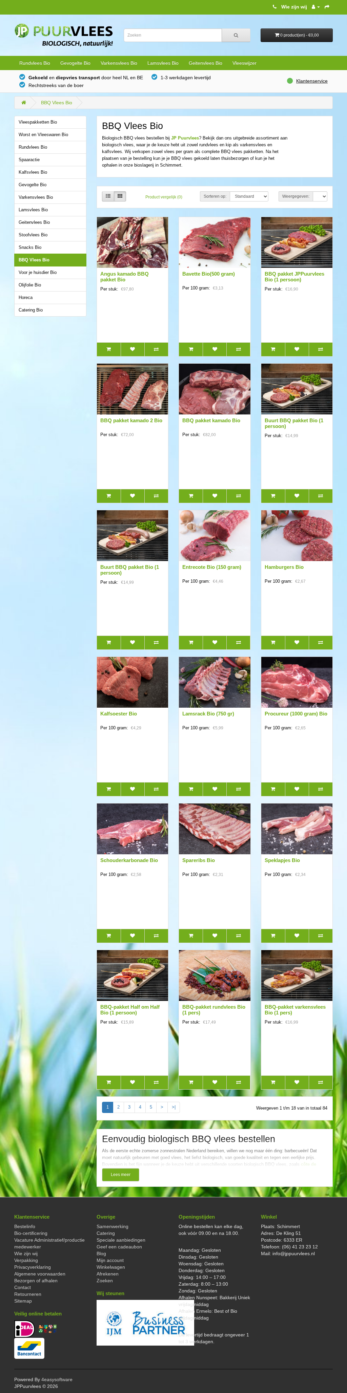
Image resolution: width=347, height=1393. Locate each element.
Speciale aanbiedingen (121, 1240)
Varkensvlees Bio (119, 63)
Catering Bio (31, 310)
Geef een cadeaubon (119, 1246)
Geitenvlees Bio (205, 63)
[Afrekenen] (327, 6)
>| (174, 1107)
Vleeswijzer (244, 63)
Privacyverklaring (32, 1267)
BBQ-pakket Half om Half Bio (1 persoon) (130, 1009)
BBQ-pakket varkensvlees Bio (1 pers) (295, 1009)
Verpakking (26, 1260)
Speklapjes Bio (282, 860)
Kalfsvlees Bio (33, 172)
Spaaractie (29, 159)
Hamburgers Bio (284, 567)
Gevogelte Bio (75, 63)
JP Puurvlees (185, 138)
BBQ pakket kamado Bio (211, 420)
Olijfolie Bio (30, 285)
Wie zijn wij (294, 6)
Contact (22, 1287)
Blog (101, 1253)
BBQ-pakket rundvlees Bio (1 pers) (213, 1009)
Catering (106, 1233)
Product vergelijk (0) (163, 197)
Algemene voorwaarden (39, 1274)
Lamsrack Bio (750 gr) (208, 713)
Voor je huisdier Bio (38, 272)
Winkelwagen (111, 1267)
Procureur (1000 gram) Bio (296, 713)
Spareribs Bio (198, 860)
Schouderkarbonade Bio (129, 860)
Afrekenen (108, 1274)
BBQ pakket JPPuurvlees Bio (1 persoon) (294, 276)
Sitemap (23, 1301)
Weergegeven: (295, 196)
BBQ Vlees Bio (56, 102)
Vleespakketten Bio (38, 122)
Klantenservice (312, 81)
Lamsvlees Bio (163, 63)
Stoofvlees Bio (33, 235)
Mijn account (110, 1260)
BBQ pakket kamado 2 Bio (131, 420)
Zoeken (105, 1280)
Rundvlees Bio (34, 63)
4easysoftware (57, 1379)
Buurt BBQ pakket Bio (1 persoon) (294, 423)
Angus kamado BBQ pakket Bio (124, 276)
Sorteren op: (215, 196)
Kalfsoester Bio (118, 713)
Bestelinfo (24, 1226)
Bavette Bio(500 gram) (208, 274)
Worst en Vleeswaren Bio (43, 134)
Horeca (26, 297)
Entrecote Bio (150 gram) (211, 567)
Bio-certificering (30, 1233)
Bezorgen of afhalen (36, 1280)
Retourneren (27, 1294)
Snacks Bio (30, 247)
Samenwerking (112, 1226)
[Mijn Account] (316, 6)
